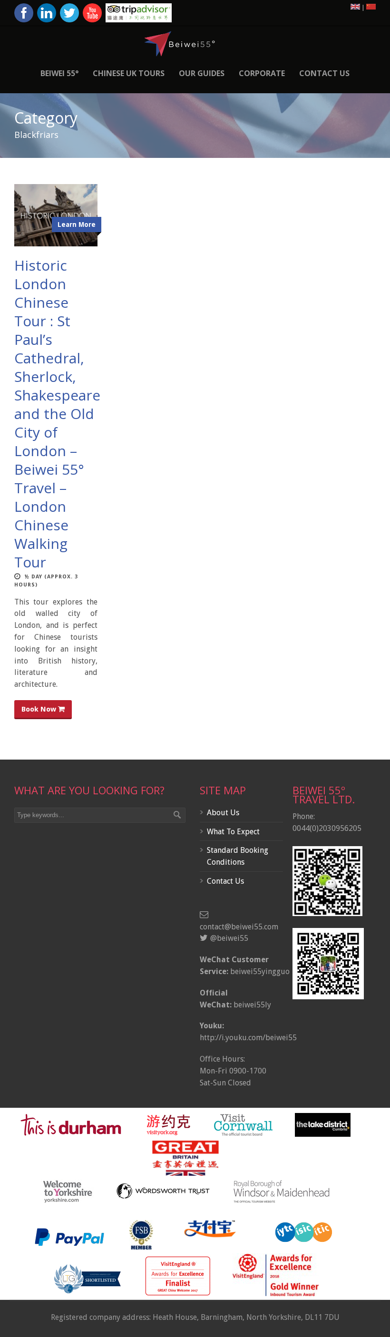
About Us (223, 812)
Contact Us (324, 73)
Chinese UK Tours (129, 73)
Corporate (262, 73)
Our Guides (201, 73)
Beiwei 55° (59, 73)
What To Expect (233, 831)
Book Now (39, 709)
